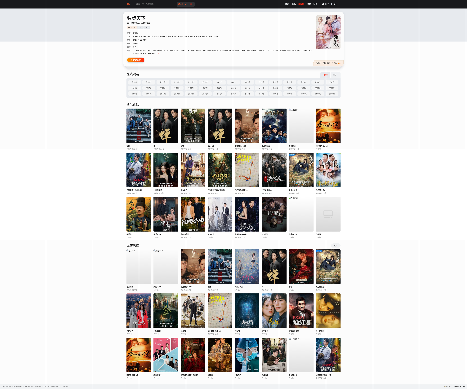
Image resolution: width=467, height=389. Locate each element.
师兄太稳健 (293, 190)
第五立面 (211, 234)
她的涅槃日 (157, 190)
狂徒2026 (293, 234)
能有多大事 (185, 234)
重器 (128, 146)
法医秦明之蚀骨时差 (134, 190)
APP (327, 4)
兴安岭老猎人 (267, 190)
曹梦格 (186, 36)
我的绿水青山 (321, 190)
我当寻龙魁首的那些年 (216, 190)
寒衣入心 (184, 190)
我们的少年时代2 (241, 190)
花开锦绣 (129, 287)
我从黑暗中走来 (241, 234)
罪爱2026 (157, 234)
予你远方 (129, 331)
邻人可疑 (265, 234)
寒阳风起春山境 (132, 375)
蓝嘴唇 (318, 234)
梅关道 (129, 234)
